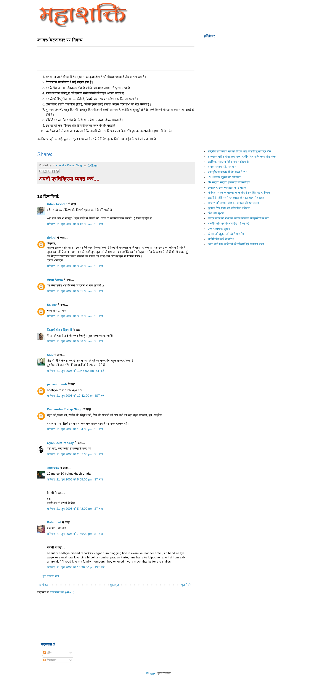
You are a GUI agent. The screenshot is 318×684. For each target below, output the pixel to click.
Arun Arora (55, 279)
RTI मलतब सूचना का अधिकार (224, 177)
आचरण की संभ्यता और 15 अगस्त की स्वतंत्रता (233, 203)
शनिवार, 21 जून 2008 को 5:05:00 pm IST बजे (75, 479)
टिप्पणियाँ (51, 660)
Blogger (151, 673)
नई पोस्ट (43, 585)
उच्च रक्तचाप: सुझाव (219, 228)
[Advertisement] (116, 58)
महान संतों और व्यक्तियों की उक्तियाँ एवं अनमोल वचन (236, 244)
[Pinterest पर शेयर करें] (57, 171)
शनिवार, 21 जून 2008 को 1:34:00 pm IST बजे (75, 429)
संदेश (49, 652)
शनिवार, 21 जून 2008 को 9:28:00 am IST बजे (75, 266)
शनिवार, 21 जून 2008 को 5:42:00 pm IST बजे (75, 508)
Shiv (50, 355)
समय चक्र (53, 468)
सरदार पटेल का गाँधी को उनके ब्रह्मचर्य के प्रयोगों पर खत (238, 218)
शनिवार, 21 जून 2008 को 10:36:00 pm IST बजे (75, 567)
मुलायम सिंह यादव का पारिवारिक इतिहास (229, 208)
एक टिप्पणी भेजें (51, 576)
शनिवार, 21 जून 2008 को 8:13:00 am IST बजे (75, 224)
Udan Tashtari (57, 204)
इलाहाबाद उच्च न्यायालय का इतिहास (227, 187)
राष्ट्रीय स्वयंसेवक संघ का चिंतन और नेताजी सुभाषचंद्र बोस (239, 151)
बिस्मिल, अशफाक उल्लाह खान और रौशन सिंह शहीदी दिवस (239, 192)
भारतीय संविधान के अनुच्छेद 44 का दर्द (228, 223)
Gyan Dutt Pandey (60, 443)
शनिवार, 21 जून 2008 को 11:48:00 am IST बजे (75, 370)
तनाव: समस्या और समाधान (222, 166)
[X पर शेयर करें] (49, 171)
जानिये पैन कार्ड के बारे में (221, 239)
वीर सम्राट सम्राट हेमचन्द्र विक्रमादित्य (229, 182)
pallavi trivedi (57, 384)
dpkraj (51, 237)
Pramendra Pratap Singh (65, 409)
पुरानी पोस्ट (187, 585)
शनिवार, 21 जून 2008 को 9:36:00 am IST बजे (75, 341)
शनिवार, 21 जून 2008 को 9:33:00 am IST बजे (75, 316)
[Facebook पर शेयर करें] (53, 171)
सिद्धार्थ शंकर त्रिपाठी (59, 329)
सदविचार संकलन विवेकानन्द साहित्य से (228, 161)
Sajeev (52, 304)
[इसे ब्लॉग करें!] (45, 171)
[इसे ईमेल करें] (41, 171)
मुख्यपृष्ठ (114, 585)
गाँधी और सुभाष (216, 213)
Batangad (54, 522)
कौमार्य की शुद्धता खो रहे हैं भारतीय (226, 234)
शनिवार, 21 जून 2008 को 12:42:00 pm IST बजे (75, 395)
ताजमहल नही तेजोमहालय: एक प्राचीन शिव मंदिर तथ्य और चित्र (242, 156)
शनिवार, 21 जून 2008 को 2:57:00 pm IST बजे (75, 454)
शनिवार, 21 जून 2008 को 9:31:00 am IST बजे (75, 291)
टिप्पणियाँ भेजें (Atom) (62, 592)
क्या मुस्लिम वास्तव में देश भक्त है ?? (227, 172)
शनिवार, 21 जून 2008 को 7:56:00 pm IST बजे (75, 533)
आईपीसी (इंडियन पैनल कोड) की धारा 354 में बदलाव (236, 197)
